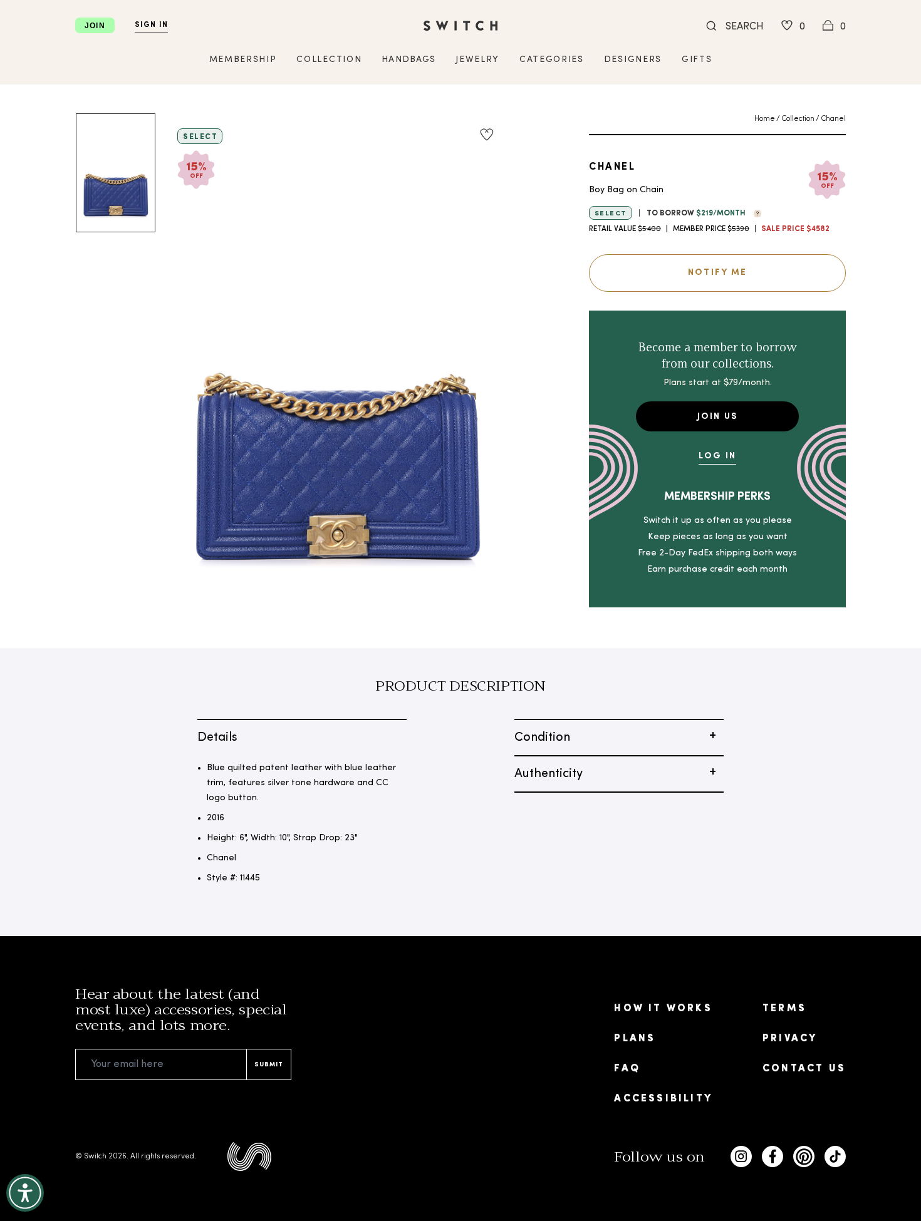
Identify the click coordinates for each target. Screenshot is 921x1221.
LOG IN (717, 456)
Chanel (833, 119)
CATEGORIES (551, 59)
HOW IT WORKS (663, 1009)
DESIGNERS (633, 59)
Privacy (789, 1039)
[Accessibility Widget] (25, 1193)
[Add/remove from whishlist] (487, 135)
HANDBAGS (408, 59)
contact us (804, 1069)
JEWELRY (477, 59)
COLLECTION (329, 59)
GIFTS (697, 59)
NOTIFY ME (717, 272)
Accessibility (663, 1099)
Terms (784, 1009)
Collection (797, 119)
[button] (754, 212)
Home (764, 119)
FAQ (627, 1069)
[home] (460, 25)
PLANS (634, 1039)
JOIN (95, 25)
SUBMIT (268, 1064)
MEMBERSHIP (243, 59)
